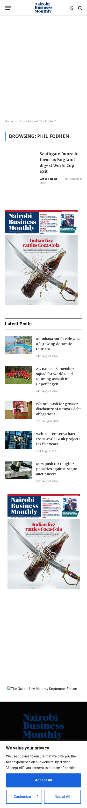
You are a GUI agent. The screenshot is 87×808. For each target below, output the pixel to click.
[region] (43, 774)
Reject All (62, 796)
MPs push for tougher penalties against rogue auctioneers (56, 469)
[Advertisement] (43, 67)
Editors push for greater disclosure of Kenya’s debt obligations (58, 409)
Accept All (43, 780)
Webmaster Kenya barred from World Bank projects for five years (58, 439)
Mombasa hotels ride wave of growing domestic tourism (58, 344)
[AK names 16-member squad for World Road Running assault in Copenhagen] (18, 375)
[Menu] (8, 7)
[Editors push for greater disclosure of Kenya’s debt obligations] (18, 410)
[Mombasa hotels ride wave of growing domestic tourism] (18, 345)
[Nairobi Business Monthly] (43, 8)
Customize (22, 796)
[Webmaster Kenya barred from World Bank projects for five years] (18, 440)
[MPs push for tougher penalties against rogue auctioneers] (18, 470)
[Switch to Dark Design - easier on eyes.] (72, 8)
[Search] (79, 7)
